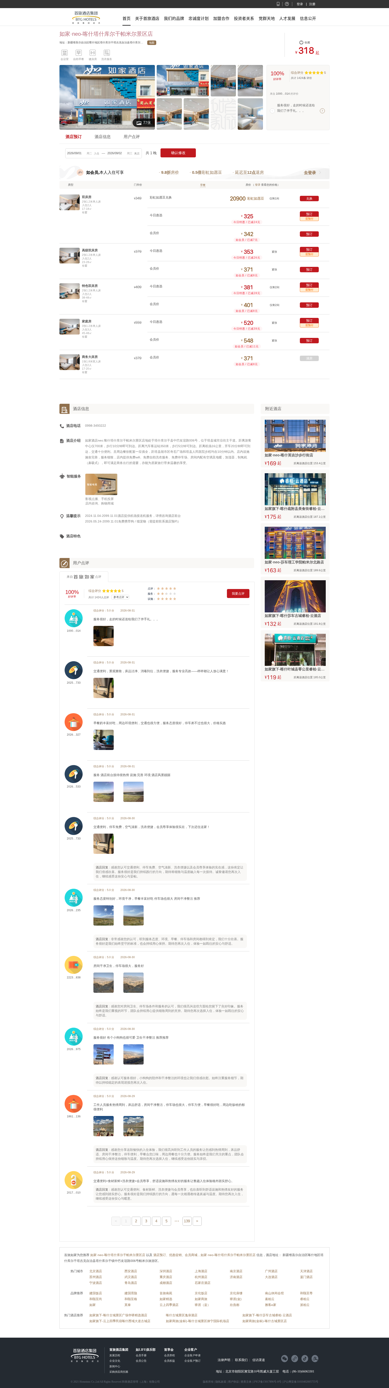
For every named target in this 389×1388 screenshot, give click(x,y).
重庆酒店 (166, 1277)
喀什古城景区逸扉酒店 (181, 1315)
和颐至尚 (95, 1299)
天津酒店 (306, 1271)
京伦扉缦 (236, 1293)
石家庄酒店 (202, 1283)
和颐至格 (130, 1299)
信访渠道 (258, 1360)
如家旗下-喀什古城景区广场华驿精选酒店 (118, 1315)
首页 (126, 18)
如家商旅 (201, 1299)
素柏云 (269, 1299)
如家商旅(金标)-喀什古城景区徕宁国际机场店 (197, 1321)
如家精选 (166, 1299)
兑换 (309, 198)
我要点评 (238, 593)
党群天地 (267, 18)
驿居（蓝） (202, 1305)
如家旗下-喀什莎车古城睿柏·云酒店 (267, 1315)
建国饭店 (95, 1293)
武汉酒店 (130, 1277)
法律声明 (224, 1360)
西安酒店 (130, 1271)
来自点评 (84, 576)
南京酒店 (236, 1271)
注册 (312, 4)
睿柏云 (305, 1299)
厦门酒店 (306, 1277)
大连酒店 (271, 1277)
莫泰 (127, 1305)
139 (187, 1221)
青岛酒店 (130, 1283)
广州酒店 (271, 1271)
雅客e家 (270, 1305)
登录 (300, 4)
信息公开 (308, 18)
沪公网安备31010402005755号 (300, 1381)
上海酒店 (201, 1271)
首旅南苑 (166, 1293)
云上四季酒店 (169, 1305)
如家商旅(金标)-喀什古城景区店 (264, 1321)
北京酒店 (95, 1271)
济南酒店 (236, 1277)
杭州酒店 (201, 1277)
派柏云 (305, 1305)
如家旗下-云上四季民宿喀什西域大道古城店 (119, 1321)
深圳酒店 (166, 1271)
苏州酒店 (95, 1277)
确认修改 (178, 153)
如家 (92, 1305)
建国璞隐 (130, 1293)
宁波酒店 (95, 1283)
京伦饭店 (201, 1293)
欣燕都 (234, 1305)
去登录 (310, 173)
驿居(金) (236, 1299)
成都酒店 (166, 1283)
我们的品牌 (174, 18)
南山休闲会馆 (274, 1293)
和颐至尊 (306, 1293)
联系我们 (241, 1360)
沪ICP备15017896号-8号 (267, 1381)
